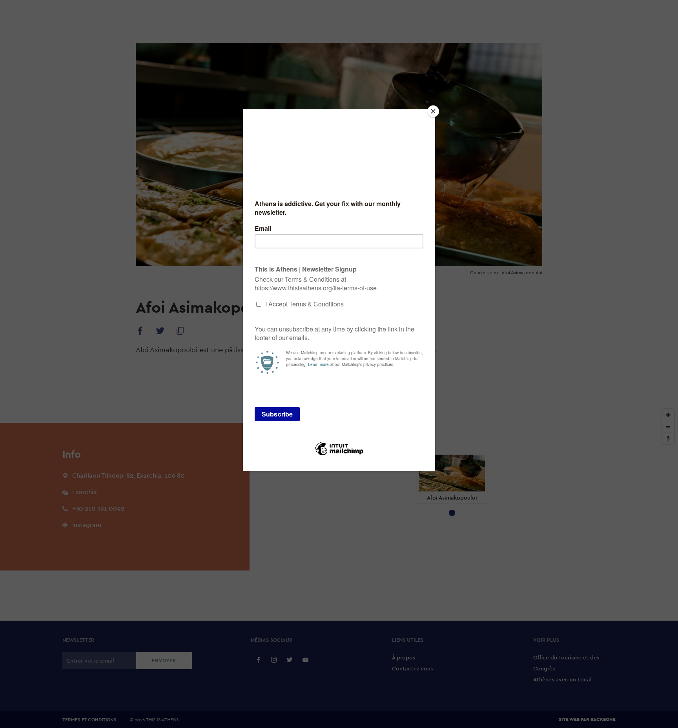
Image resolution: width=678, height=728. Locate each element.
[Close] (433, 111)
